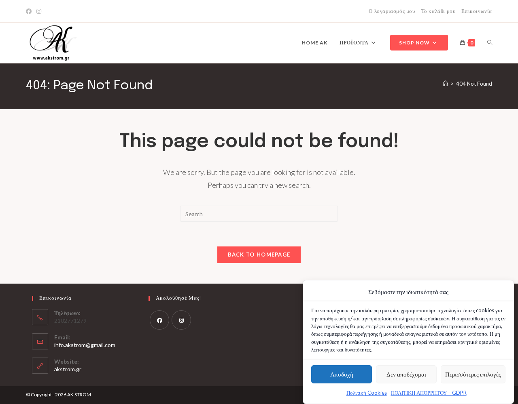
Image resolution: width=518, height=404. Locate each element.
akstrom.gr (67, 369)
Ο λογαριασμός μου (392, 11)
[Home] (445, 83)
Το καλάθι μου (438, 11)
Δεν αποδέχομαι (406, 374)
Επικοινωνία (476, 11)
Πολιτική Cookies (366, 392)
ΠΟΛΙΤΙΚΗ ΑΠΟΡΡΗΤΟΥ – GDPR (429, 392)
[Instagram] (39, 11)
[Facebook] (30, 11)
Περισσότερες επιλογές (473, 374)
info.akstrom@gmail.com (84, 344)
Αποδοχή (341, 374)
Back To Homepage (259, 254)
